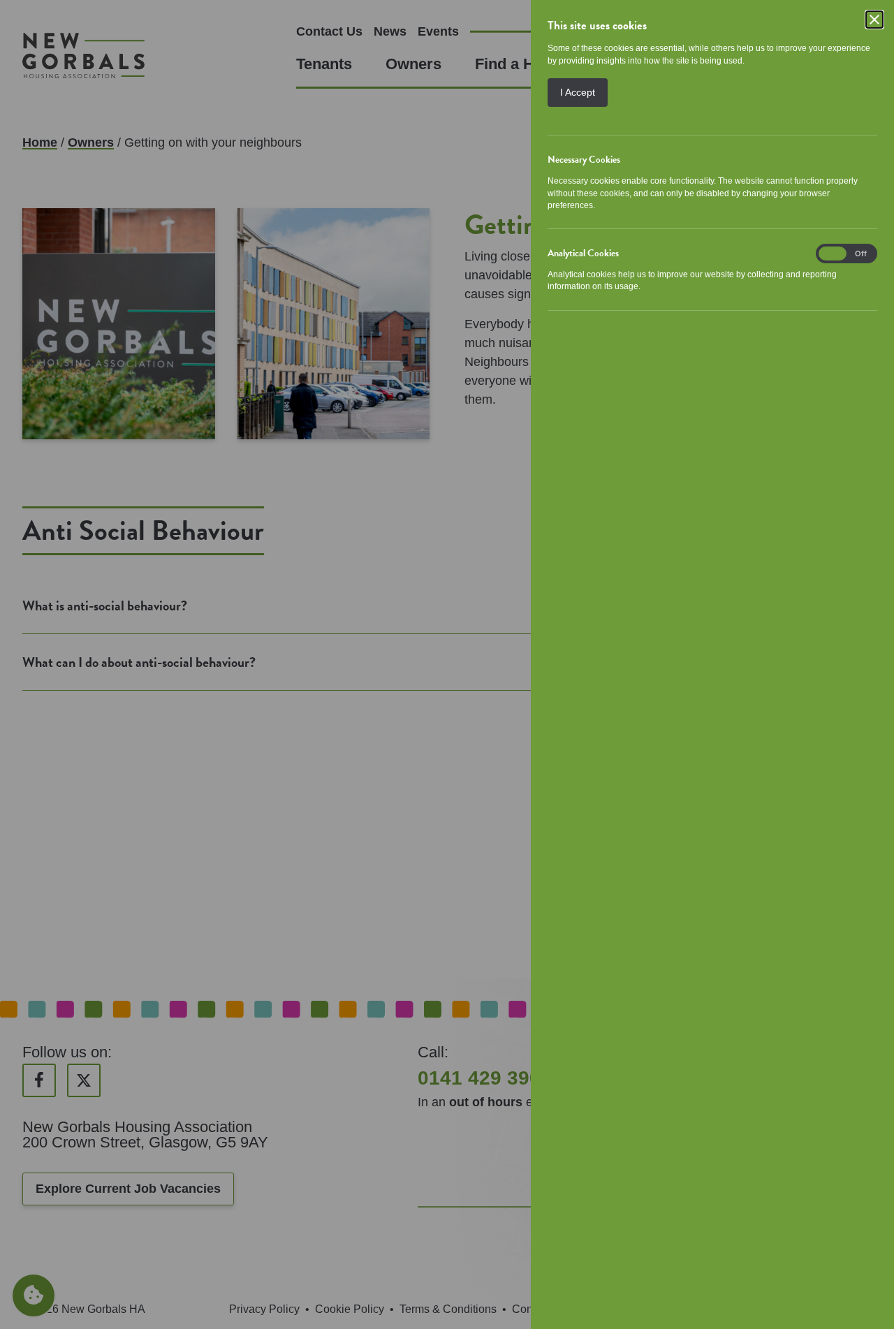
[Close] (874, 19)
